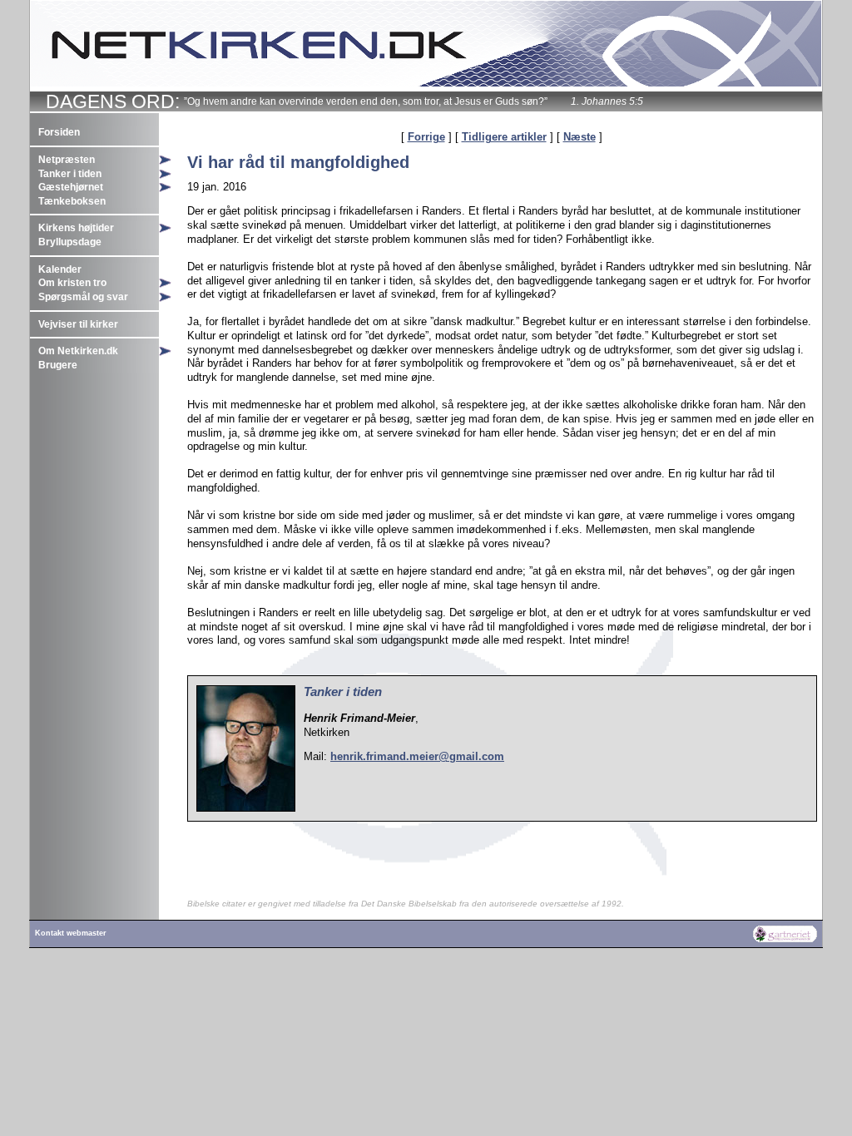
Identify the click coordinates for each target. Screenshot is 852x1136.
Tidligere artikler (504, 137)
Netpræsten (66, 160)
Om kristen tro (72, 283)
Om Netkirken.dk (78, 351)
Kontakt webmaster (70, 933)
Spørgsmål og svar (83, 297)
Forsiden (59, 132)
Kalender (60, 269)
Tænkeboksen (72, 201)
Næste (579, 137)
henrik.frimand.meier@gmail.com (417, 756)
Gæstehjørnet (70, 187)
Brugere (57, 365)
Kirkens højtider (76, 228)
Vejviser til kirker (78, 324)
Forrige (426, 137)
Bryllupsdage (70, 242)
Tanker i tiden (70, 174)
